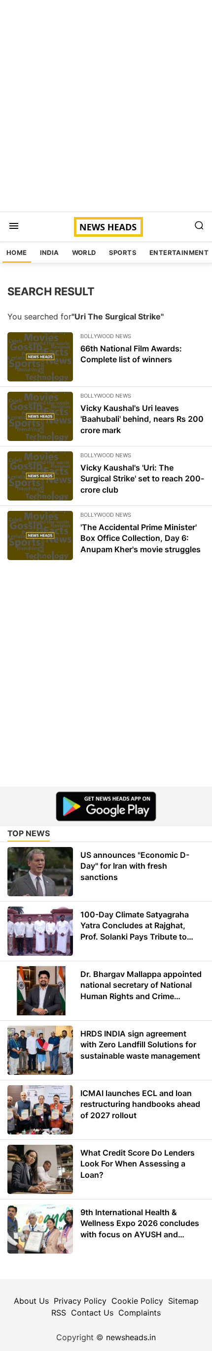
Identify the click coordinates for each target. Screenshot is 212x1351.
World (84, 252)
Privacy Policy (80, 1301)
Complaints (139, 1313)
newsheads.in (131, 1337)
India (49, 252)
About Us (31, 1301)
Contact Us (92, 1313)
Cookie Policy (137, 1301)
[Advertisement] (106, 106)
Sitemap (183, 1301)
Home (16, 252)
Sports (123, 252)
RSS (58, 1313)
